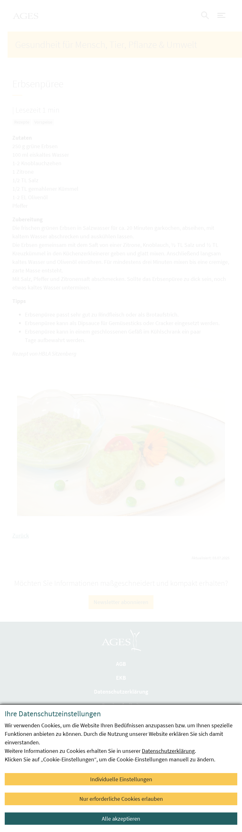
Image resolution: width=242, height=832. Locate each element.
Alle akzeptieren (121, 818)
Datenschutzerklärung (168, 750)
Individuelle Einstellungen (121, 779)
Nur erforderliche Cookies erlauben (121, 798)
